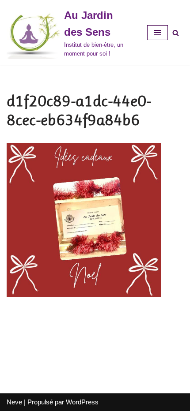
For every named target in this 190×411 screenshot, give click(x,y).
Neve (14, 402)
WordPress (82, 402)
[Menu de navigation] (157, 32)
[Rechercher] (175, 33)
